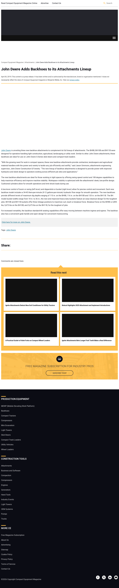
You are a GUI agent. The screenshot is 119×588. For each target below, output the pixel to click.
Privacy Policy (7, 559)
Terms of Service (8, 564)
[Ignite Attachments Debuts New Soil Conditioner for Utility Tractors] (31, 290)
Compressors (6, 420)
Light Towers (6, 430)
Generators (5, 490)
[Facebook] (15, 245)
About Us (5, 540)
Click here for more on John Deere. (16, 222)
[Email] (29, 245)
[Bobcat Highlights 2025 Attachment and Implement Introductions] (88, 290)
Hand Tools (5, 494)
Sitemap (4, 549)
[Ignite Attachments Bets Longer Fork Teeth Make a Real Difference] (88, 325)
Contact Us (56, 3)
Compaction (6, 475)
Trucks (4, 518)
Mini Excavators (7, 425)
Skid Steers (6, 435)
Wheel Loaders (7, 449)
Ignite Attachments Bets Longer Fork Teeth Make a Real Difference (87, 340)
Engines (4, 485)
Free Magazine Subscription (12, 535)
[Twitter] (19, 245)
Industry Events (7, 499)
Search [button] (104, 3)
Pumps (4, 514)
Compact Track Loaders (11, 439)
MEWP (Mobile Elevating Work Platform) (18, 406)
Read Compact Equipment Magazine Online (19, 3)
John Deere (6, 150)
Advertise (45, 3)
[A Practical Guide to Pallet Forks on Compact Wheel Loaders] (31, 325)
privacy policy (74, 80)
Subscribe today (59, 373)
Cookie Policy (6, 554)
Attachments (6, 465)
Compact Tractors (8, 415)
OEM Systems (7, 509)
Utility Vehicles (7, 444)
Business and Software (10, 470)
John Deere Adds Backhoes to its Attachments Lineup (46, 69)
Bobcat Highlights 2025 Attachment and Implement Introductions (86, 305)
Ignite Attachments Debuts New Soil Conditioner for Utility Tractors (30, 305)
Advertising (5, 544)
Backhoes (5, 410)
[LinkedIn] (24, 245)
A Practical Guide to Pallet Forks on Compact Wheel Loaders (27, 340)
